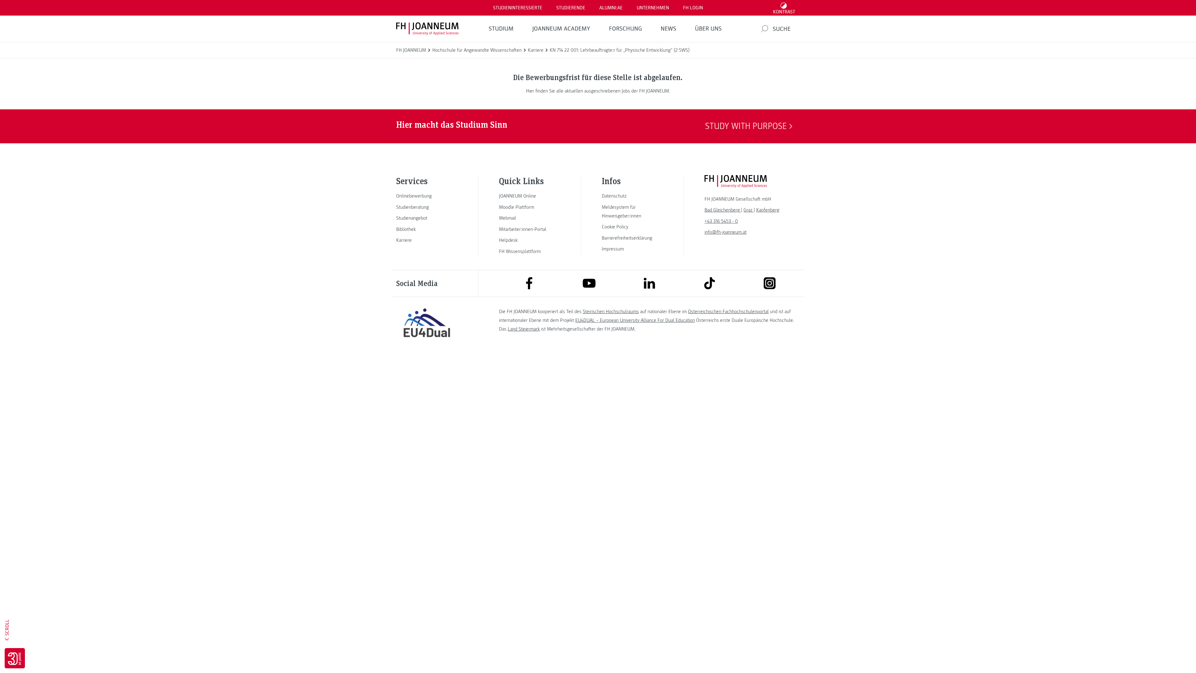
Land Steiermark (524, 329)
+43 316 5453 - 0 (721, 221)
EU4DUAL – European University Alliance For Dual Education (635, 320)
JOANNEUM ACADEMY (561, 28)
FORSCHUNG (625, 28)
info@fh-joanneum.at (726, 232)
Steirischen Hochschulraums (611, 311)
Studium (501, 28)
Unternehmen (653, 8)
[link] (426, 196)
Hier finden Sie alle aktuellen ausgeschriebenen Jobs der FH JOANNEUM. (598, 91)
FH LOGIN (693, 8)
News (668, 28)
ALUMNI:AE (611, 8)
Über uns (708, 28)
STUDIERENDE (570, 8)
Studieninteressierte (517, 8)
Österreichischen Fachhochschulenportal (728, 311)
